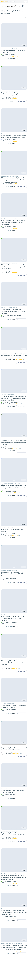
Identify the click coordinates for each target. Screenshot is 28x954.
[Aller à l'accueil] (12, 6)
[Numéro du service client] (25, 2)
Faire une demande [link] (21, 59)
